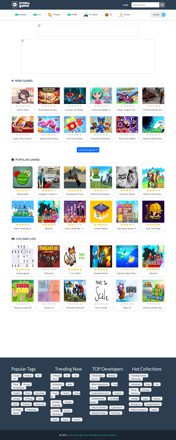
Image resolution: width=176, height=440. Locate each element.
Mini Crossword (138, 409)
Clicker (65, 393)
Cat (157, 384)
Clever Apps (97, 375)
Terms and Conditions (106, 435)
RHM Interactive (100, 384)
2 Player (56, 375)
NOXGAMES (98, 398)
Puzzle (27, 384)
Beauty (55, 387)
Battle (16, 413)
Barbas (111, 375)
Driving (28, 398)
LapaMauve (116, 407)
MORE (156, 14)
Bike (70, 384)
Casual (16, 375)
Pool (54, 378)
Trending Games (138, 375)
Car (75, 375)
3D (38, 375)
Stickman (56, 414)
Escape (68, 402)
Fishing (134, 398)
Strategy (17, 409)
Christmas (135, 384)
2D (14, 378)
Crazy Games (73, 435)
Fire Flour (115, 413)
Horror (77, 419)
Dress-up (39, 404)
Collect (16, 393)
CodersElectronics (100, 393)
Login (125, 4)
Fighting (56, 405)
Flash (15, 384)
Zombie (26, 404)
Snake (154, 409)
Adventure (32, 409)
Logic (145, 398)
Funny (65, 419)
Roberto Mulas (99, 413)
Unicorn (134, 393)
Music (134, 389)
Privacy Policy (88, 435)
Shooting (39, 393)
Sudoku (156, 398)
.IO (66, 375)
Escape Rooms (153, 404)
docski (95, 378)
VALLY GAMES (99, 407)
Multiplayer (18, 387)
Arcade (16, 398)
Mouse (28, 375)
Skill (15, 404)
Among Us (136, 404)
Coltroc (118, 393)
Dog (148, 384)
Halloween (136, 378)
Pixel (27, 393)
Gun (40, 398)
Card (54, 393)
